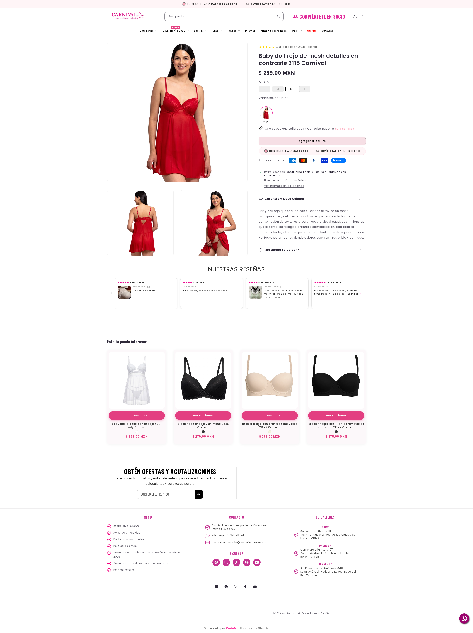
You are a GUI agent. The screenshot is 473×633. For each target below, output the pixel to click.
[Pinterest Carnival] (246, 562)
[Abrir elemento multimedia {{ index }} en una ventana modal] (124, 292)
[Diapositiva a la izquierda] (112, 293)
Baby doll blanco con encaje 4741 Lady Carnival (136, 425)
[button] (364, 16)
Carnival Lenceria (291, 613)
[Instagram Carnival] (226, 562)
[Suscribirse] (199, 494)
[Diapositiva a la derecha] (361, 293)
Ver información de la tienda (284, 186)
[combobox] (224, 16)
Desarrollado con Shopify (315, 613)
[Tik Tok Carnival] (236, 562)
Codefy (232, 628)
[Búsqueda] (279, 16)
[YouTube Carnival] (257, 562)
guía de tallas (344, 129)
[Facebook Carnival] (216, 562)
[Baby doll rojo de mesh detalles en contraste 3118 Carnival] (266, 113)
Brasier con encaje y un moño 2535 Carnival (203, 425)
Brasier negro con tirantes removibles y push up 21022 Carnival (336, 425)
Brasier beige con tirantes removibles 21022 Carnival (269, 425)
